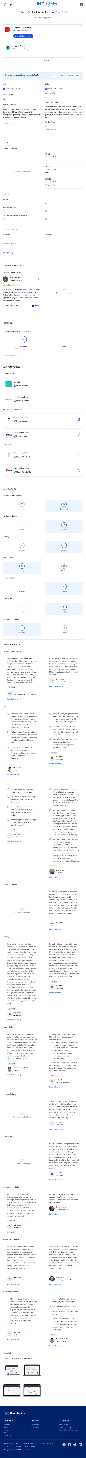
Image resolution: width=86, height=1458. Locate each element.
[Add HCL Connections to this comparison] (79, 399)
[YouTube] (64, 1444)
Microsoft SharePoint (22, 46)
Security (18, 1444)
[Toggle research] (11, 4)
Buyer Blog (35, 1427)
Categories (35, 1425)
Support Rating (8, 557)
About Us (7, 1425)
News (6, 1433)
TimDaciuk (59, 1080)
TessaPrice (16, 1332)
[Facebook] (69, 1444)
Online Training (8, 599)
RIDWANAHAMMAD (62, 1339)
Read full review (13, 699)
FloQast (13, 1257)
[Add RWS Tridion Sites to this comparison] (79, 434)
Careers (6, 1430)
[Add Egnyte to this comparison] (79, 384)
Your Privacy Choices (43, 1444)
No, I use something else (70, 76)
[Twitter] (75, 1444)
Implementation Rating (11, 619)
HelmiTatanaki (60, 1277)
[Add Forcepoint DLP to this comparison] (79, 419)
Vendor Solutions (65, 1425)
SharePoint (25, 290)
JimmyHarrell (60, 870)
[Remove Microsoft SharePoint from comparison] (81, 45)
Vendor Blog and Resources (68, 1430)
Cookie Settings (29, 1446)
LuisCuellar (16, 834)
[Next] (38, 278)
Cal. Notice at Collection (12, 1446)
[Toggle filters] (4, 4)
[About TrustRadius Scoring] (4, 89)
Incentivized (12, 687)
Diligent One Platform (22, 28)
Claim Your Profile (65, 1427)
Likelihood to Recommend (12, 496)
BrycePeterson (14, 278)
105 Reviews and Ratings (20, 30)
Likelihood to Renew (10, 516)
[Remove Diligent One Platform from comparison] (81, 26)
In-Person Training (9, 578)
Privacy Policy (29, 1444)
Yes (55, 76)
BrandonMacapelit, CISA (20, 1068)
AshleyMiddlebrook (19, 692)
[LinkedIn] (80, 1444)
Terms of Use (8, 1444)
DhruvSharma (17, 767)
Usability (6, 537)
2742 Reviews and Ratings (20, 49)
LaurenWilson (60, 679)
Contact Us (7, 1435)
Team (6, 1427)
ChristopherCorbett (61, 1207)
